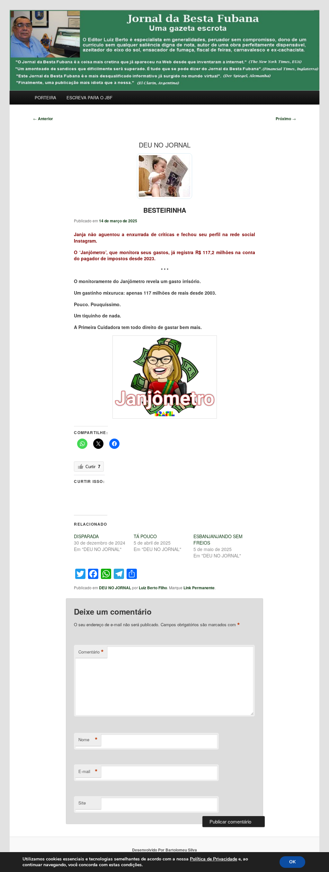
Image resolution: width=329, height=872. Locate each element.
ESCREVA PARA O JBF (89, 97)
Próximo (286, 118)
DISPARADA (86, 536)
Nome (88, 739)
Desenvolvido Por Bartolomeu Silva (164, 850)
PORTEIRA (45, 97)
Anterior (43, 118)
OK (292, 862)
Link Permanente (199, 588)
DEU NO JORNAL (115, 588)
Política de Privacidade (213, 859)
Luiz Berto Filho (153, 588)
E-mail (88, 771)
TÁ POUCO (145, 536)
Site (82, 803)
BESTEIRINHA (164, 210)
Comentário (91, 652)
